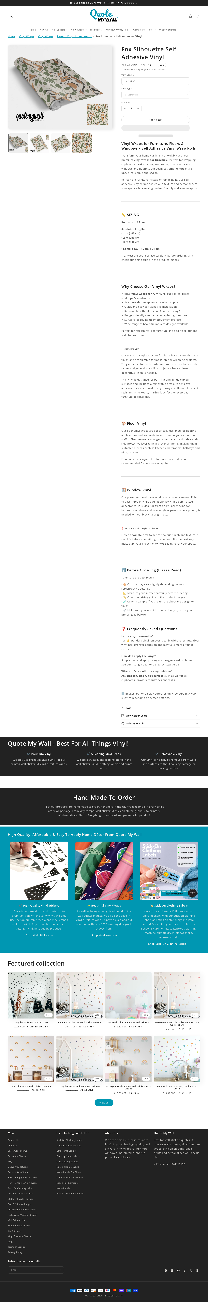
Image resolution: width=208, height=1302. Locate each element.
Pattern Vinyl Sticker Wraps (74, 36)
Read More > (122, 1157)
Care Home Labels (66, 1150)
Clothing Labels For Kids (20, 1198)
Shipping (140, 69)
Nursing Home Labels (67, 1166)
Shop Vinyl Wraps (102, 935)
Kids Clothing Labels (67, 1161)
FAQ (10, 1161)
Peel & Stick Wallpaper (20, 1204)
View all (104, 1102)
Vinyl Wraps (26, 36)
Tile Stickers (14, 1230)
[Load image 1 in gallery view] (18, 143)
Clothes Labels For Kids (68, 1145)
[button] (155, 128)
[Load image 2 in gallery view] (39, 143)
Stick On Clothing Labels (21, 1188)
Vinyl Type (126, 88)
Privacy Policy (15, 1252)
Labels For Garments (67, 1182)
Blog (10, 1241)
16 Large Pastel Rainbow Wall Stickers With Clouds (128, 1087)
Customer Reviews (17, 1150)
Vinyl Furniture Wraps (19, 1236)
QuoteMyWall (99, 1296)
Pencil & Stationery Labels (70, 1193)
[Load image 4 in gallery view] (82, 143)
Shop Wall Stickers (38, 935)
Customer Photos (17, 1156)
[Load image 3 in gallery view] (61, 143)
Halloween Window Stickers (22, 1214)
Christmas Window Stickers (22, 1209)
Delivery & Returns (18, 1166)
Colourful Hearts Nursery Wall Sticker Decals (177, 1087)
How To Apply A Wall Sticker (23, 1177)
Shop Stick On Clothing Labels (167, 943)
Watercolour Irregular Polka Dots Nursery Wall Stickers (177, 1023)
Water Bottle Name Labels (70, 1177)
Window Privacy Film (19, 1225)
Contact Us (13, 1140)
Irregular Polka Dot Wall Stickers (31, 1022)
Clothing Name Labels (68, 1156)
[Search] (11, 16)
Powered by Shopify (114, 1296)
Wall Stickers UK (16, 1220)
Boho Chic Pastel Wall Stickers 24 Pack (31, 1086)
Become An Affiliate (18, 1172)
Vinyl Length (127, 75)
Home (11, 36)
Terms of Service (16, 1247)
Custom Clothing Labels (20, 1193)
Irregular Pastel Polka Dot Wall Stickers (79, 1086)
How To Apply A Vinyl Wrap (22, 1182)
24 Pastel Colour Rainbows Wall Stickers (128, 1022)
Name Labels (63, 1188)
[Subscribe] (60, 1270)
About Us (12, 1145)
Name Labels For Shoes (68, 1172)
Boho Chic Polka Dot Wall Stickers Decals (79, 1022)
